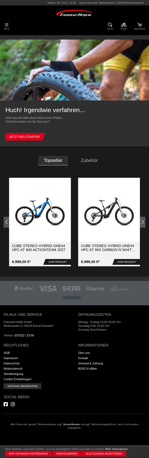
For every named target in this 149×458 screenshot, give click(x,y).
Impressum (11, 358)
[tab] (53, 160)
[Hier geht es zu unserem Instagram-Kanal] (13, 404)
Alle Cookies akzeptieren (104, 453)
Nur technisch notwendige (28, 453)
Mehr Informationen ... (118, 448)
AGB (7, 352)
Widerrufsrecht (13, 368)
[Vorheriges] (6, 222)
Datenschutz (12, 363)
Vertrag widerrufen (22, 386)
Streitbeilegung (13, 373)
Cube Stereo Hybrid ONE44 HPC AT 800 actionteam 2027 (38, 248)
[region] (74, 222)
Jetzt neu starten (24, 136)
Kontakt (83, 358)
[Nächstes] (142, 222)
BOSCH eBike (87, 368)
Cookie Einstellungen (17, 379)
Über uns (84, 352)
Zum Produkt (57, 261)
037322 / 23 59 (24, 335)
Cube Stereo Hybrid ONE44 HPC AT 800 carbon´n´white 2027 (107, 248)
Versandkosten (71, 424)
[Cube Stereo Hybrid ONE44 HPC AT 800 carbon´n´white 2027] (109, 211)
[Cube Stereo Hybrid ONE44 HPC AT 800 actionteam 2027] (40, 211)
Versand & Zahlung (90, 363)
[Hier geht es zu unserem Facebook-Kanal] (6, 404)
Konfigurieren (66, 453)
